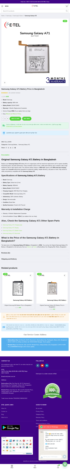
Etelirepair (39, 373)
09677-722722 (5, 373)
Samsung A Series (18, 15)
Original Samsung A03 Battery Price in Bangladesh (18, 305)
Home (2, 15)
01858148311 (9, 126)
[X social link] (8, 148)
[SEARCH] (67, 11)
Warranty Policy (40, 417)
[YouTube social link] (42, 365)
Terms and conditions (41, 420)
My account (39, 408)
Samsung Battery (12, 144)
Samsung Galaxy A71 (31, 15)
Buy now (27, 118)
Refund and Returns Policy (13, 114)
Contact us (4, 411)
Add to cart (15, 118)
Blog (2, 414)
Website (29, 247)
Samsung (8, 15)
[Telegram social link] (15, 148)
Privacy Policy (40, 411)
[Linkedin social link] (11, 148)
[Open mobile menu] (2, 6)
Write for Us (4, 417)
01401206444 (18, 126)
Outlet (34, 247)
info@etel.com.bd (10, 376)
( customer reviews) (14, 92)
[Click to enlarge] (5, 83)
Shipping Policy (40, 414)
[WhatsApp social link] (13, 148)
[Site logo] (35, 6)
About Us (3, 408)
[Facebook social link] (6, 148)
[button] (30, 275)
